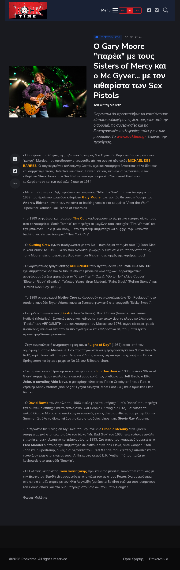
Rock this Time (110, 37)
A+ (137, 10)
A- (122, 10)
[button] (165, 10)
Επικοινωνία (158, 559)
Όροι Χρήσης (133, 559)
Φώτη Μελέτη (110, 105)
